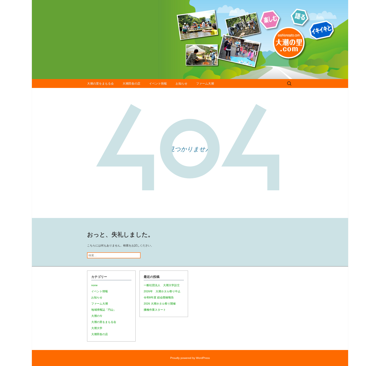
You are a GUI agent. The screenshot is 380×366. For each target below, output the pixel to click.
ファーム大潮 (205, 83)
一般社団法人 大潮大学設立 (162, 285)
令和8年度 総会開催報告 (159, 297)
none (94, 285)
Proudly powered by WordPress (190, 357)
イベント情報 (158, 83)
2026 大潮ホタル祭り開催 (160, 303)
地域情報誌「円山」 (103, 309)
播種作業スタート (155, 309)
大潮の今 (96, 315)
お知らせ (181, 83)
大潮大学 (96, 328)
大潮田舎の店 (131, 83)
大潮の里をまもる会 (100, 83)
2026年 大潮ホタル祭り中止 (162, 291)
